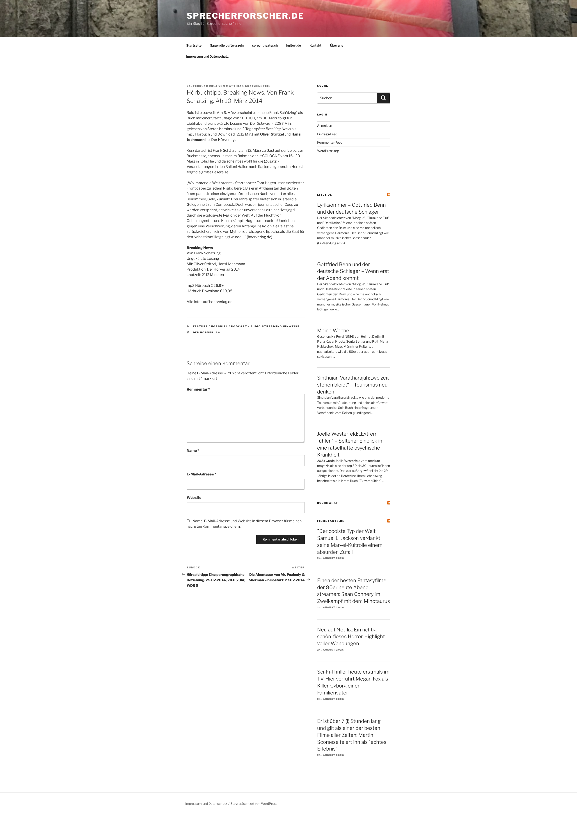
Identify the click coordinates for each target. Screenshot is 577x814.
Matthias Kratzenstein (248, 86)
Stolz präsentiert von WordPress (254, 803)
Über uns (336, 45)
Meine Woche (333, 330)
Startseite (193, 45)
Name (193, 450)
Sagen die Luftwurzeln (227, 45)
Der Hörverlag (206, 332)
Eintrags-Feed (327, 134)
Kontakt (315, 45)
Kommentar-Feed (329, 142)
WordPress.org (328, 151)
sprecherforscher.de (245, 16)
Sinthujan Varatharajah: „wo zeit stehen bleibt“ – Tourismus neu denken (353, 385)
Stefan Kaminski (221, 129)
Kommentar (198, 389)
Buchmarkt (327, 502)
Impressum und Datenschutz (207, 56)
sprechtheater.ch (265, 45)
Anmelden (324, 125)
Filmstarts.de (330, 520)
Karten (263, 167)
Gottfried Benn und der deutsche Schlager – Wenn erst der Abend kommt (353, 271)
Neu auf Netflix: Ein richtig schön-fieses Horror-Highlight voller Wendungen (351, 637)
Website (194, 497)
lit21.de (324, 194)
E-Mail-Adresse (201, 474)
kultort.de (293, 45)
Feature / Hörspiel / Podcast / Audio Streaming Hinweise (246, 326)
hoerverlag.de (220, 302)
